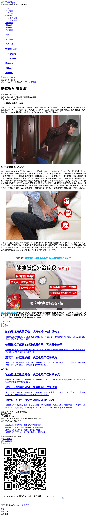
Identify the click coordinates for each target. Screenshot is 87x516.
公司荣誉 (13, 18)
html (11, 505)
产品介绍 (9, 13)
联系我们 (9, 30)
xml (15, 505)
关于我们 (9, 11)
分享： (3, 324)
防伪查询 (9, 23)
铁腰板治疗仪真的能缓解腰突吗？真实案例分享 (24, 427)
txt (18, 505)
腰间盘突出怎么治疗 (9, 313)
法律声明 (25, 505)
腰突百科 (9, 27)
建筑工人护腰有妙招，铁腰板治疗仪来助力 (22, 430)
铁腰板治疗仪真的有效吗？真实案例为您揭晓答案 (25, 432)
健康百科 (9, 25)
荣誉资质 (9, 16)
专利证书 (13, 20)
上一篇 (3, 322)
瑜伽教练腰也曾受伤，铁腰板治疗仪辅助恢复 (23, 425)
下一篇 (9, 322)
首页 (7, 8)
